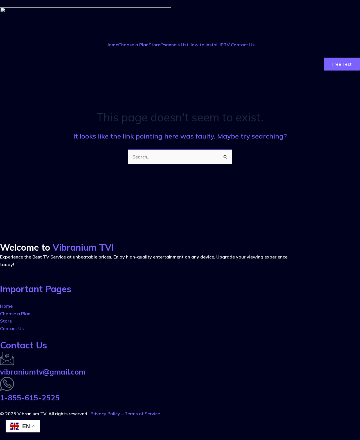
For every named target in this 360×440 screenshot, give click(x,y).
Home (111, 44)
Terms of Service (142, 413)
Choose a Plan (133, 44)
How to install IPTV (209, 44)
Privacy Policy (105, 413)
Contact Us (243, 44)
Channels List (174, 44)
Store (154, 44)
